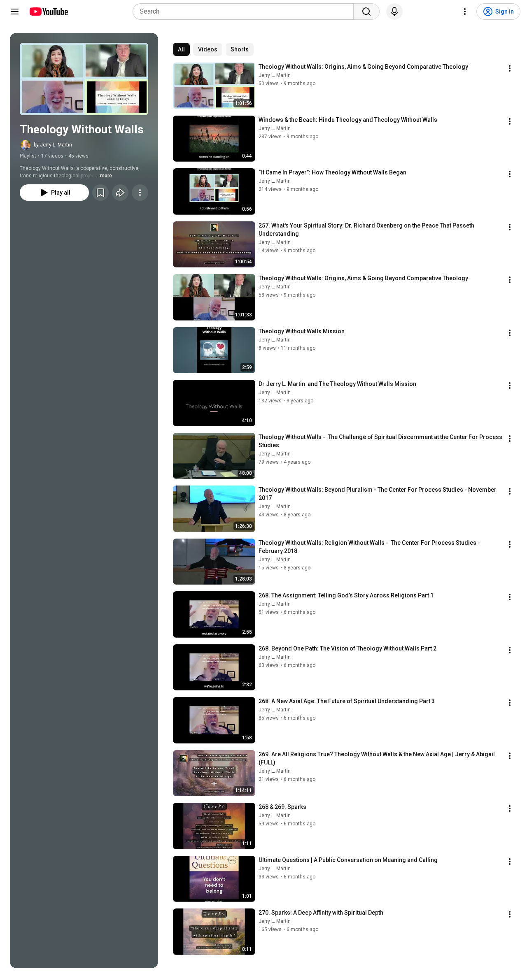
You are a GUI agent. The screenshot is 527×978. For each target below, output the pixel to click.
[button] (84, 79)
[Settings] (465, 11)
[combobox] (246, 11)
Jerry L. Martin (275, 75)
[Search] (366, 11)
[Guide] (15, 11)
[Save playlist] (100, 192)
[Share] (120, 192)
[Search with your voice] (394, 11)
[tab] (181, 49)
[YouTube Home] (48, 11)
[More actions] (140, 192)
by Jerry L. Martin (53, 145)
